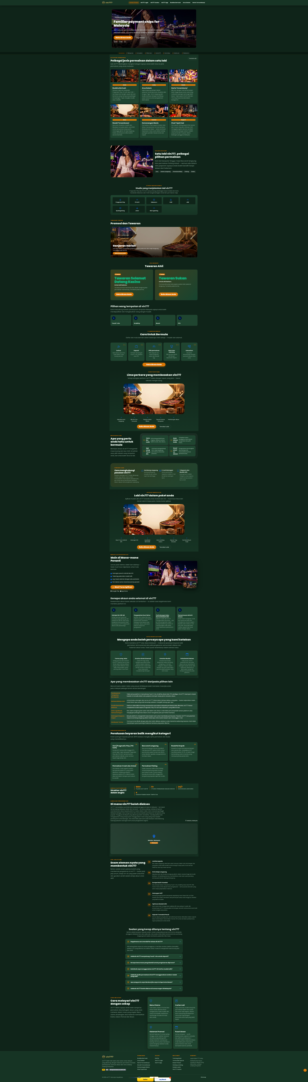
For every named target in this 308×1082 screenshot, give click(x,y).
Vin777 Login (159, 1060)
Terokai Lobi (192, 58)
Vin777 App (158, 1063)
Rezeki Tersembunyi (143, 1065)
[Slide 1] (151, 46)
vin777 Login (144, 2)
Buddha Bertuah (175, 2)
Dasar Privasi (177, 1063)
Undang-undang (178, 1065)
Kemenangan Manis (143, 1067)
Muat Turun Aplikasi (123, 587)
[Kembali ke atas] (305, 1070)
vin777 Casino (154, 2)
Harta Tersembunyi (199, 2)
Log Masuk (140, 38)
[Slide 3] (157, 46)
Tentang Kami (177, 1058)
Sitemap (203, 1077)
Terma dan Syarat (178, 1060)
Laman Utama (133, 2)
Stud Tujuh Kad (142, 1069)
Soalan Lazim (177, 1067)
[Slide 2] (154, 46)
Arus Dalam (186, 2)
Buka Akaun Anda (123, 37)
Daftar (157, 1058)
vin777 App (164, 2)
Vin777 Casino (177, 1069)
